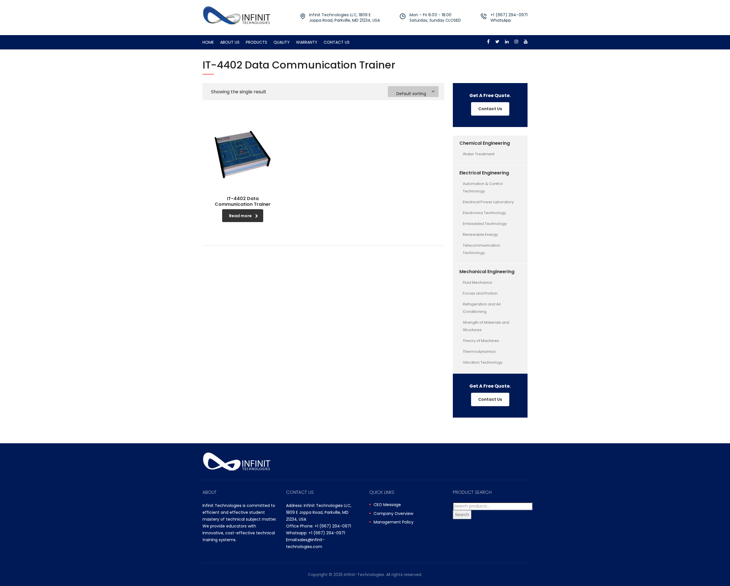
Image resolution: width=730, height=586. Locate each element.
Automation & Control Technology (483, 187)
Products (256, 42)
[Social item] (488, 42)
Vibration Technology (482, 362)
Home (208, 42)
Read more (240, 216)
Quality (281, 42)
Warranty (306, 42)
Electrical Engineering (484, 173)
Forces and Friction (480, 293)
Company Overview (393, 513)
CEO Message (387, 505)
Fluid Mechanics (477, 282)
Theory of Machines (481, 340)
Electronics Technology (484, 213)
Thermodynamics (479, 351)
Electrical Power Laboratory (488, 202)
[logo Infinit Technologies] (236, 15)
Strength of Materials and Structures (486, 326)
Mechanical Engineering (486, 271)
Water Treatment (478, 154)
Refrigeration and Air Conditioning (482, 307)
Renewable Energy (480, 234)
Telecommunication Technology (481, 249)
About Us (230, 42)
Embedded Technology (485, 223)
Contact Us (337, 42)
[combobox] (413, 91)
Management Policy (393, 522)
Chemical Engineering (484, 143)
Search (462, 514)
